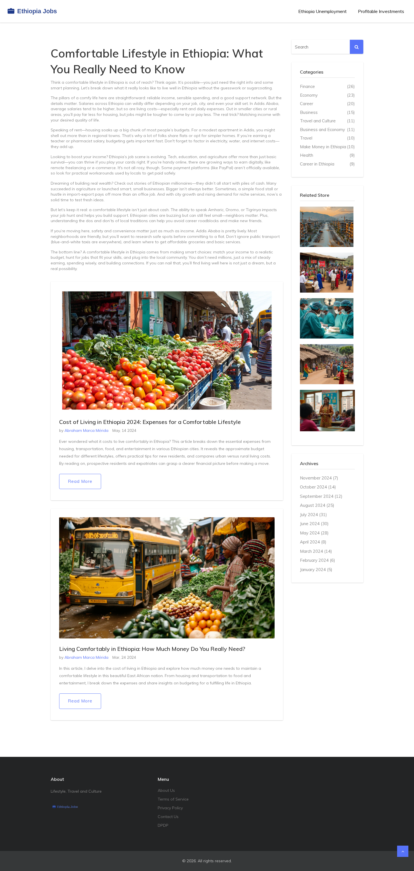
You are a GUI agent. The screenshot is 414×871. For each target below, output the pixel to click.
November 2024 (319, 478)
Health (327, 155)
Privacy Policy (170, 807)
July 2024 (313, 514)
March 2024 (316, 551)
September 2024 (321, 496)
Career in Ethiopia (327, 164)
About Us (166, 790)
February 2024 (317, 560)
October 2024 (318, 487)
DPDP (163, 825)
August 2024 (317, 505)
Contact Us (168, 816)
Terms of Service (173, 799)
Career (327, 103)
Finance (327, 86)
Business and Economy (327, 129)
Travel (327, 138)
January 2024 (316, 569)
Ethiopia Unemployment (322, 11)
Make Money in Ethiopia (327, 146)
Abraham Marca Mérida (86, 430)
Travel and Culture (327, 120)
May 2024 (314, 533)
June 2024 (314, 523)
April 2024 (313, 542)
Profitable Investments (381, 11)
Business (327, 112)
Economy (327, 95)
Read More (80, 481)
